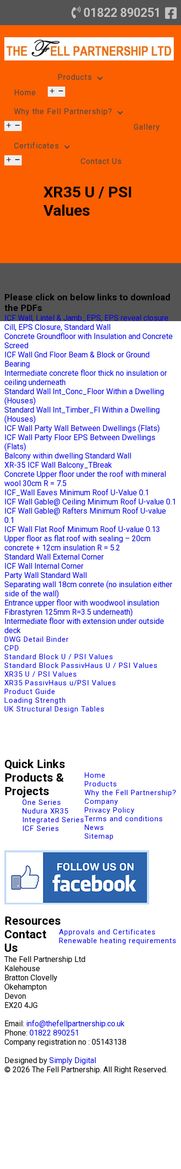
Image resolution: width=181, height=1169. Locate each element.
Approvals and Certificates (107, 932)
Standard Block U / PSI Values (58, 656)
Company (101, 801)
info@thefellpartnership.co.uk (75, 1023)
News (94, 827)
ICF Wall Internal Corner (44, 566)
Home (25, 92)
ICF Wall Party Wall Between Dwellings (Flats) (82, 428)
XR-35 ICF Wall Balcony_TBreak (58, 465)
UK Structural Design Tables (54, 709)
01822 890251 (122, 13)
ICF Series (40, 828)
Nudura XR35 (45, 811)
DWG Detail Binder (36, 639)
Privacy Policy (109, 810)
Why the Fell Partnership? (63, 111)
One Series (41, 802)
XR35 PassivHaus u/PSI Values (60, 683)
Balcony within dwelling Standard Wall (67, 455)
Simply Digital (72, 1060)
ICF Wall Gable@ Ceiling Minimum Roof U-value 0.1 (90, 501)
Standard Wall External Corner (54, 557)
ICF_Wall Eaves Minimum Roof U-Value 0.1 (76, 492)
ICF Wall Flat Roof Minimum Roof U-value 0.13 (82, 529)
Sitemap (99, 836)
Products (74, 77)
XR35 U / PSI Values (40, 674)
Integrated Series (53, 819)
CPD (11, 648)
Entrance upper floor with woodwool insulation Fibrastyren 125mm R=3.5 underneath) (81, 607)
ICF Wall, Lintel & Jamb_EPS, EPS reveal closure (86, 318)
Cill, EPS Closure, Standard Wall (57, 327)
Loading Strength (35, 700)
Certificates (36, 145)
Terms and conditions (123, 818)
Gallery (147, 127)
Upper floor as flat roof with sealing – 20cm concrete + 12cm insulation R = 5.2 (77, 543)
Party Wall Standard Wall (45, 575)
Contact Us (101, 161)
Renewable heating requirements (118, 940)
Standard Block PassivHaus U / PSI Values (81, 665)
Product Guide (30, 691)
